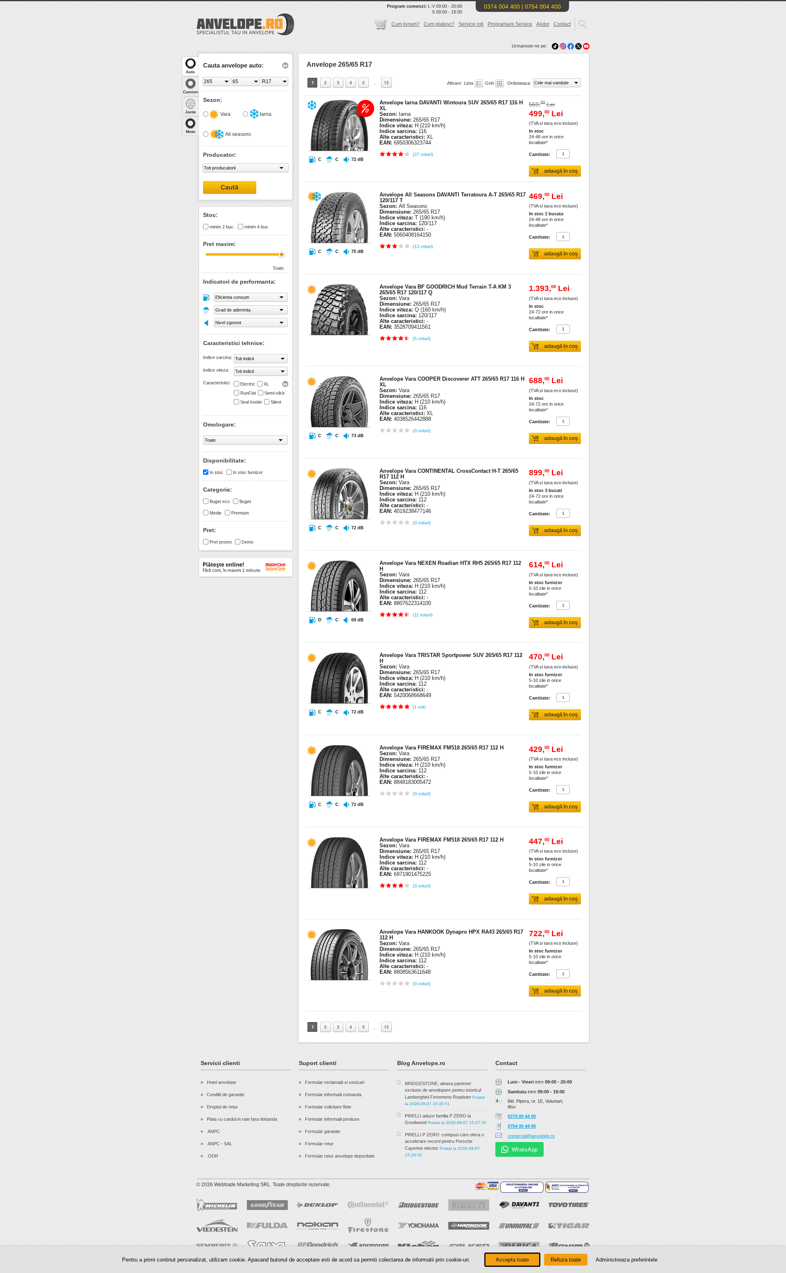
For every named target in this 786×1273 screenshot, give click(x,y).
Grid (490, 83)
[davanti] (519, 1205)
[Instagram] (563, 45)
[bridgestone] (418, 1205)
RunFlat (248, 392)
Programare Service (510, 24)
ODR (212, 1155)
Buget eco (220, 501)
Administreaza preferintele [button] (626, 1260)
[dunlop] (317, 1205)
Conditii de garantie (225, 1094)
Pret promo (221, 541)
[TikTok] (555, 45)
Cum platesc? (439, 24)
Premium (240, 512)
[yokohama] (418, 1225)
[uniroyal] (519, 1225)
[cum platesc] (487, 1186)
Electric (247, 383)
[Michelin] (216, 1205)
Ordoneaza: (519, 83)
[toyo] (569, 1205)
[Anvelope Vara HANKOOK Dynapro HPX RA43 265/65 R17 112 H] (339, 995)
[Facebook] (570, 45)
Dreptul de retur (222, 1106)
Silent (276, 402)
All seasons (237, 134)
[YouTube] (586, 45)
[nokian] (317, 1226)
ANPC (213, 1131)
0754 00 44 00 (522, 1126)
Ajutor (542, 24)
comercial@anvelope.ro (531, 1135)
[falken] (468, 1246)
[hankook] (468, 1226)
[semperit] (216, 1246)
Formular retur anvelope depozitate (340, 1155)
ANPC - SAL (219, 1143)
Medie (215, 512)
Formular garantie (322, 1131)
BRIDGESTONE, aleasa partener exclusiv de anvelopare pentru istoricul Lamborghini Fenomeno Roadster (443, 1090)
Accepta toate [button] (512, 1260)
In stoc (216, 472)
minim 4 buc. (256, 226)
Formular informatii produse (332, 1119)
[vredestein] (216, 1225)
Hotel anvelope (221, 1082)
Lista (469, 83)
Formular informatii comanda (333, 1094)
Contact (562, 24)
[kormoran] (368, 1245)
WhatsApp (525, 1149)
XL (266, 383)
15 (386, 82)
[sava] (267, 1245)
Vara (224, 114)
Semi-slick (274, 392)
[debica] (519, 1245)
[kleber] (418, 1245)
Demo (247, 541)
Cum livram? (405, 24)
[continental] (368, 1204)
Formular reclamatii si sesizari (334, 1082)
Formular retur (319, 1143)
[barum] (569, 1245)
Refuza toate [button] (566, 1260)
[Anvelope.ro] (245, 33)
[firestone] (368, 1226)
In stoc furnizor (248, 472)
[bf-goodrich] (317, 1245)
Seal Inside (251, 402)
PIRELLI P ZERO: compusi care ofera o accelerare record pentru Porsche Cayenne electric (444, 1141)
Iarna (265, 114)
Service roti (470, 24)
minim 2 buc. (222, 226)
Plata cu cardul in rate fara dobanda (242, 1119)
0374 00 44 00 (522, 1116)
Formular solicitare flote (328, 1106)
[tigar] (569, 1225)
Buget (245, 501)
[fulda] (267, 1225)
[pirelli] (468, 1205)
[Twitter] (579, 45)
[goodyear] (267, 1205)
